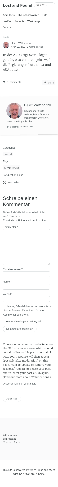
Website (7, 294)
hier (30, 121)
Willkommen (10, 435)
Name (7, 281)
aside (6, 37)
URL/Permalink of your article (19, 383)
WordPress (36, 470)
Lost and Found (17, 5)
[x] (4, 182)
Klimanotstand (11, 167)
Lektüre (7, 21)
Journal (7, 27)
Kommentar (10, 227)
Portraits (19, 21)
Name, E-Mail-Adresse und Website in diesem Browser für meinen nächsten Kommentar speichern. (27, 310)
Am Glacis (9, 15)
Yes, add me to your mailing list (23, 321)
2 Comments (14, 82)
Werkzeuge (33, 21)
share (50, 82)
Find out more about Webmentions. (27, 377)
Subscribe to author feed (21, 126)
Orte (44, 15)
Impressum (9, 438)
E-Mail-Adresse (13, 269)
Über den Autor (11, 442)
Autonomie (30, 474)
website (13, 182)
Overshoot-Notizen (28, 15)
